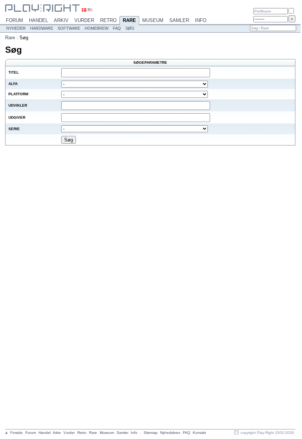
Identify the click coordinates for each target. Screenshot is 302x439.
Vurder (84, 20)
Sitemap (151, 433)
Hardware (41, 28)
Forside (16, 433)
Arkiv (61, 20)
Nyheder (16, 28)
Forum (14, 20)
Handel (38, 20)
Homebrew (96, 28)
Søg (130, 28)
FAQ (117, 28)
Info (200, 20)
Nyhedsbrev (170, 433)
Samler (179, 20)
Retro (108, 20)
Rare (129, 20)
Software (69, 28)
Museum (152, 20)
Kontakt (199, 433)
